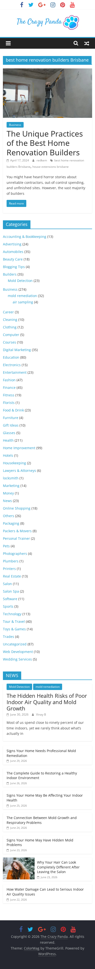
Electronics (12, 365)
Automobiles (13, 251)
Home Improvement (19, 448)
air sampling (23, 302)
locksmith (11, 478)
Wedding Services (17, 659)
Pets (6, 546)
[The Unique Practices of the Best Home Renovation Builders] (47, 71)
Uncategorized (15, 644)
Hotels (8, 455)
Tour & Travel (14, 621)
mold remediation (22, 295)
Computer (11, 334)
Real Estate (12, 576)
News (7, 500)
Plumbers (11, 561)
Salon (7, 583)
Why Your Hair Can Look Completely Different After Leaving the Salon (58, 867)
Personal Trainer (16, 538)
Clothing (10, 327)
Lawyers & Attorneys (19, 470)
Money (8, 493)
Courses (9, 342)
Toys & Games (14, 629)
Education (11, 357)
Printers (9, 568)
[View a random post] (86, 43)
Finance (9, 387)
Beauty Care (13, 259)
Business (15, 125)
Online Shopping (16, 508)
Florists (9, 402)
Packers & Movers (17, 531)
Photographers (15, 553)
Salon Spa (11, 591)
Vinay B (41, 714)
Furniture (10, 417)
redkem (42, 160)
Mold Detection (20, 280)
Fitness (8, 395)
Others (8, 515)
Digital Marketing (17, 349)
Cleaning (10, 319)
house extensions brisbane (50, 167)
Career (8, 312)
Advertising (12, 244)
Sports (8, 606)
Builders (10, 274)
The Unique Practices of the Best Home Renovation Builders (45, 143)
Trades (8, 636)
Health (8, 440)
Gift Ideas (11, 425)
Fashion (9, 380)
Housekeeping (14, 463)
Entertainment (15, 372)
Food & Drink (13, 410)
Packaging (11, 523)
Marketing (11, 485)
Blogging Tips (14, 266)
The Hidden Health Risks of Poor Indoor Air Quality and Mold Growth (47, 702)
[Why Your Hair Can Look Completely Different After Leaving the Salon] (19, 860)
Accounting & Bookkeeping (24, 236)
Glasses (9, 432)
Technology (12, 614)
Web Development (18, 651)
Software (10, 598)
